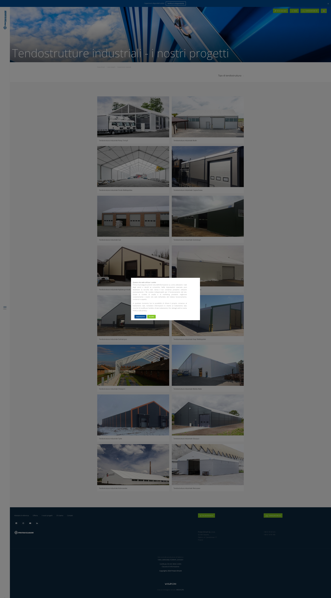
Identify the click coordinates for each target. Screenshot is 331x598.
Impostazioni (140, 317)
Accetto (151, 317)
